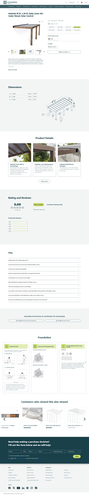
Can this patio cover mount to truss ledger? (19, 278)
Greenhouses (11, 6)
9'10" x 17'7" (68, 27)
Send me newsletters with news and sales (19, 455)
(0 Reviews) (60, 20)
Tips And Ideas (12, 477)
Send (76, 456)
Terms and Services (20, 458)
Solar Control (53, 46)
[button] (9, 51)
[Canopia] (10, 2)
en (86, 2)
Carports (51, 6)
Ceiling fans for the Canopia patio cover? (18, 260)
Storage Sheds (26, 6)
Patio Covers (35, 6)
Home (9, 9)
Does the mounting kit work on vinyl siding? (19, 286)
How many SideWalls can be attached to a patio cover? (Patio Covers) (26, 295)
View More (10, 66)
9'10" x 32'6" (76, 30)
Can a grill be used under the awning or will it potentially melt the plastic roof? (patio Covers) (32, 291)
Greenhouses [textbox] (71, 451)
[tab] (52, 23)
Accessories (78, 6)
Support (10, 472)
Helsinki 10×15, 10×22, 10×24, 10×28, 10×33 (27, 320)
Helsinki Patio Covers (25, 9)
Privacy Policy (30, 470)
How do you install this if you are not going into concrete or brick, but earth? (27, 299)
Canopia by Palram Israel (33, 480)
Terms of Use (30, 472)
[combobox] (25, 451)
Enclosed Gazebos (59, 6)
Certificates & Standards (14, 480)
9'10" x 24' (60, 30)
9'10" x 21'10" (51, 30)
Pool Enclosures (69, 6)
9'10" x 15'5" (59, 27)
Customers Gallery (12, 475)
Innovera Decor (30, 475)
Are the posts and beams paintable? (17, 269)
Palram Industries (31, 477)
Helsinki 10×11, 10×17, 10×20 (63, 320)
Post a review (38, 204)
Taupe (51, 38)
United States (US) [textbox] (58, 451)
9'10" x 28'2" (68, 30)
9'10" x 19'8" (76, 27)
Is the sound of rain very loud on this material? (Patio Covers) (23, 264)
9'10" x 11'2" (51, 27)
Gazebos (18, 6)
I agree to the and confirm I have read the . (25, 459)
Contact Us (72, 2)
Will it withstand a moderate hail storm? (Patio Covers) (22, 282)
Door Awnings (43, 6)
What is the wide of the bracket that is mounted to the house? (24, 273)
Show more (44, 181)
